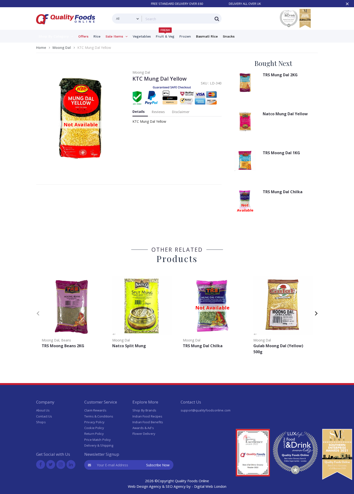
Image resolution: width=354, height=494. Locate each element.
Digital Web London (210, 486)
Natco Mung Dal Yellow (285, 113)
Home (41, 47)
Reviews (158, 111)
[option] (71, 312)
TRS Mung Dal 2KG (280, 74)
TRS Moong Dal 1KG (281, 152)
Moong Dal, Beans (56, 340)
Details (138, 111)
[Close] (347, 4)
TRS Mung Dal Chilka (282, 191)
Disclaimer (181, 111)
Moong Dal (61, 47)
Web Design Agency (144, 486)
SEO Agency (176, 486)
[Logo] (67, 27)
